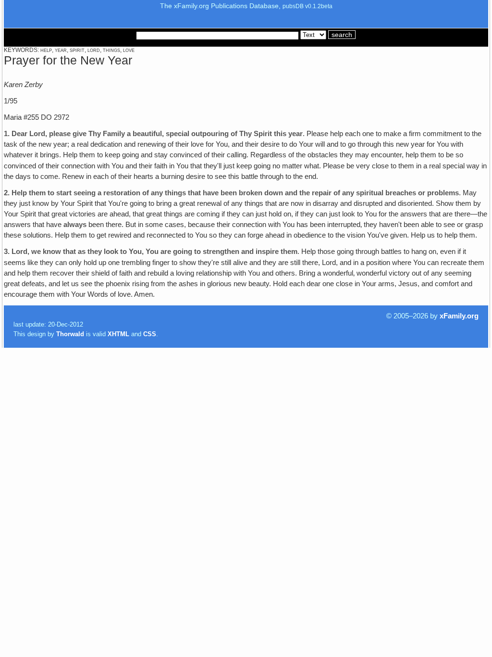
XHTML (118, 334)
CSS (149, 334)
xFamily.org (459, 316)
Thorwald (70, 334)
